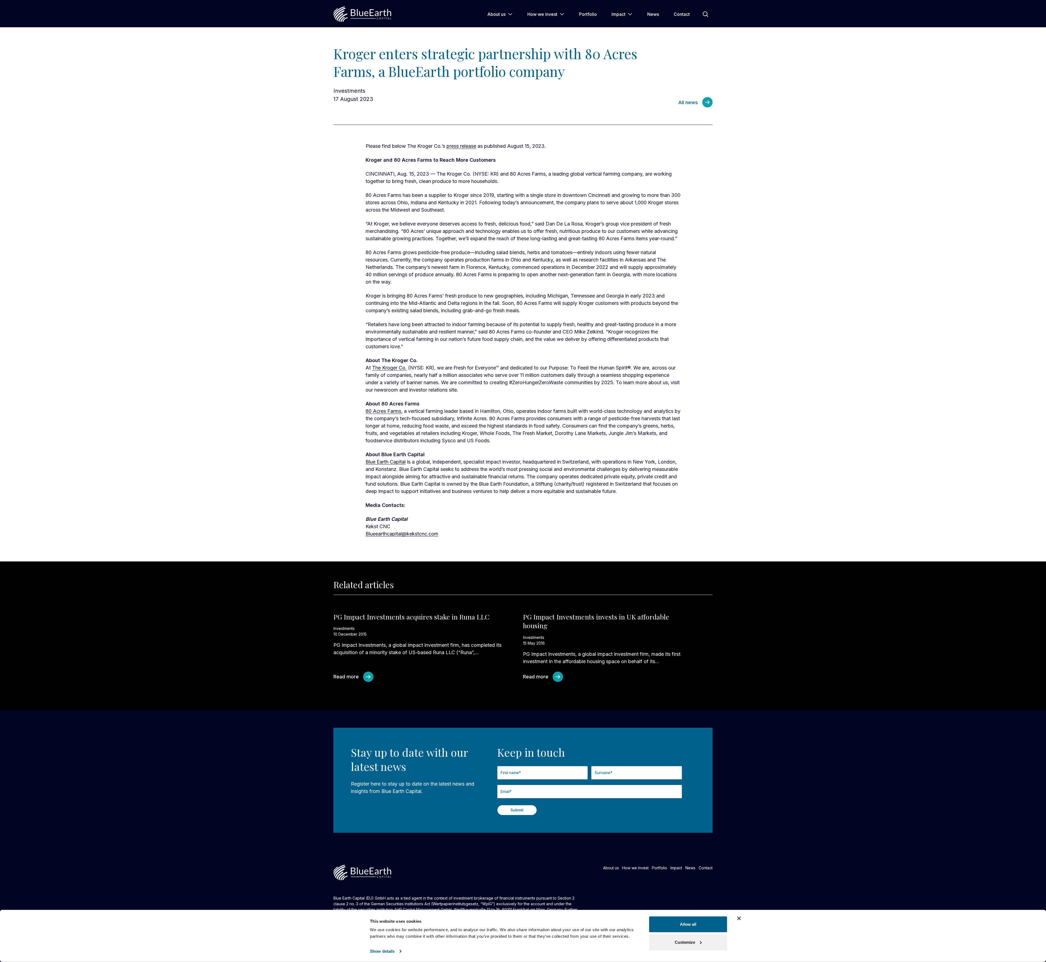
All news (688, 102)
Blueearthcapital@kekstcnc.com (402, 534)
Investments (349, 91)
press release (461, 146)
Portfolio (588, 14)
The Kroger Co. (389, 368)
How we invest (542, 14)
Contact (682, 14)
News (653, 14)
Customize (685, 942)
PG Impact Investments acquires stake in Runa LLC (411, 616)
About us (496, 14)
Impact (618, 14)
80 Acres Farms (383, 411)
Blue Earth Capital (386, 462)
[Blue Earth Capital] (362, 14)
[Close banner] (739, 918)
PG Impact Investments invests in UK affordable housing (596, 621)
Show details (382, 951)
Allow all (688, 924)
